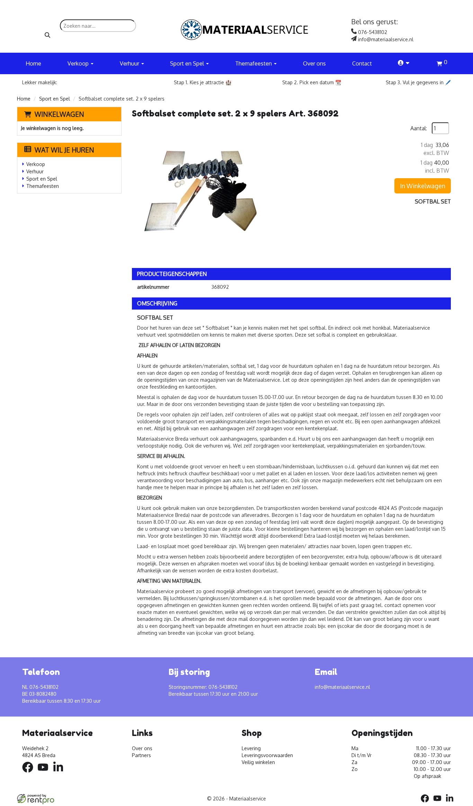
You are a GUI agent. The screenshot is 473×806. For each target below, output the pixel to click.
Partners (141, 755)
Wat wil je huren (64, 150)
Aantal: (418, 128)
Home (33, 63)
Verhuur (35, 171)
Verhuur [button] (130, 63)
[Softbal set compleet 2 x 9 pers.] (201, 191)
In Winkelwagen (422, 186)
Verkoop (35, 164)
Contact (362, 63)
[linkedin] (60, 774)
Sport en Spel (54, 99)
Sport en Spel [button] (187, 63)
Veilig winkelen (258, 762)
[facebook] (29, 774)
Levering (251, 748)
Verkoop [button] (79, 63)
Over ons (314, 63)
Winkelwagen (59, 114)
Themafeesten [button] (254, 63)
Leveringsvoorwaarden (267, 755)
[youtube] (45, 774)
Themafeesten (42, 186)
